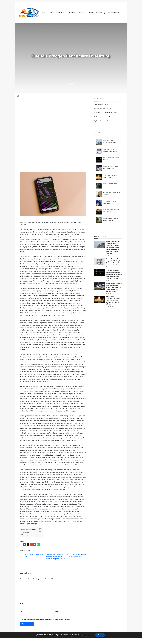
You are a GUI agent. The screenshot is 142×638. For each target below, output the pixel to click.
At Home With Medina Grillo (102, 117)
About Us (51, 13)
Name (22, 603)
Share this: (25, 532)
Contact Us (60, 13)
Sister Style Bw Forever (101, 104)
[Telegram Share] (34, 544)
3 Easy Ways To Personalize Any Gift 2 (105, 112)
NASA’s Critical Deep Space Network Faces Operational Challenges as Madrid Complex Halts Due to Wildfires (114, 274)
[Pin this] (31, 544)
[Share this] (24, 544)
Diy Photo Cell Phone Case (102, 121)
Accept (100, 635)
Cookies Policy (71, 13)
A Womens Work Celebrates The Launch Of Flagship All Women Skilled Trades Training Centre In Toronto (55, 557)
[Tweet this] (28, 544)
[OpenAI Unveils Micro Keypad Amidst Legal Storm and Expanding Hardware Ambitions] (99, 261)
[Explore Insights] (29, 12)
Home (43, 13)
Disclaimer (82, 13)
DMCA (91, 13)
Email (22, 611)
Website (56, 611)
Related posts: (26, 535)
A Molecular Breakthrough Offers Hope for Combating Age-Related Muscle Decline (113, 301)
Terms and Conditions (115, 13)
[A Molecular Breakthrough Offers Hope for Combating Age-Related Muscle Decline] (99, 299)
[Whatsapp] (38, 544)
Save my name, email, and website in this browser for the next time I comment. (45, 619)
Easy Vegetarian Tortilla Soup (102, 108)
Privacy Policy (100, 13)
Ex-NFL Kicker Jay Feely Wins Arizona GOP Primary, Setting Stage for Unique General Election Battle (114, 287)
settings (87, 636)
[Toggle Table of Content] (39, 530)
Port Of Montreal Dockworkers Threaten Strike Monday (76, 555)
